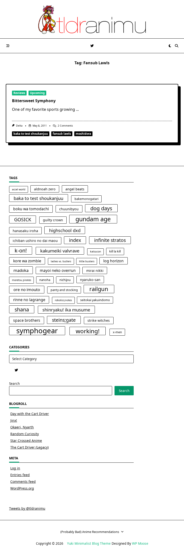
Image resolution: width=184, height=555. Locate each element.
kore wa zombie (27, 260)
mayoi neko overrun (58, 270)
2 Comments (65, 125)
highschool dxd (64, 230)
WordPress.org (22, 488)
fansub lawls (62, 134)
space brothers (26, 320)
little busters (86, 261)
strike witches (98, 320)
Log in (15, 468)
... (77, 109)
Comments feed (23, 481)
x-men (117, 332)
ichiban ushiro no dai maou (35, 240)
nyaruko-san (90, 279)
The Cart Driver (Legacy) (29, 447)
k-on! (21, 250)
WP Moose (140, 543)
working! (88, 331)
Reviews (19, 93)
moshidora (83, 134)
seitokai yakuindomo (95, 300)
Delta (19, 125)
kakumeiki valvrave (59, 251)
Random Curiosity (24, 434)
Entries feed (20, 475)
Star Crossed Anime (26, 440)
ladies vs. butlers (61, 261)
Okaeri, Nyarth (22, 427)
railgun (98, 289)
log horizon (113, 260)
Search (14, 383)
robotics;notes (63, 300)
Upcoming (37, 93)
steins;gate (64, 320)
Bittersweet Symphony (34, 100)
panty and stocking (64, 290)
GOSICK (22, 219)
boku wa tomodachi (31, 208)
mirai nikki (95, 270)
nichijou (65, 280)
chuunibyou (69, 209)
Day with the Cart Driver (29, 413)
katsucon (95, 251)
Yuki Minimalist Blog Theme (89, 543)
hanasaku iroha (25, 230)
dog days (101, 208)
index (75, 240)
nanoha (44, 280)
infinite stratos (110, 240)
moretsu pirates (21, 280)
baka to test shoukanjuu (30, 134)
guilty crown (53, 220)
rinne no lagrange (29, 299)
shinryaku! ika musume (66, 310)
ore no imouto (26, 289)
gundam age (93, 219)
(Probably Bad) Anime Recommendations (89, 532)
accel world (18, 189)
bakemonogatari (86, 199)
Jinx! (13, 420)
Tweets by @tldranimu (27, 508)
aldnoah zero (45, 189)
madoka (21, 270)
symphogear (37, 330)
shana (22, 309)
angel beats (74, 189)
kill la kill (115, 251)
